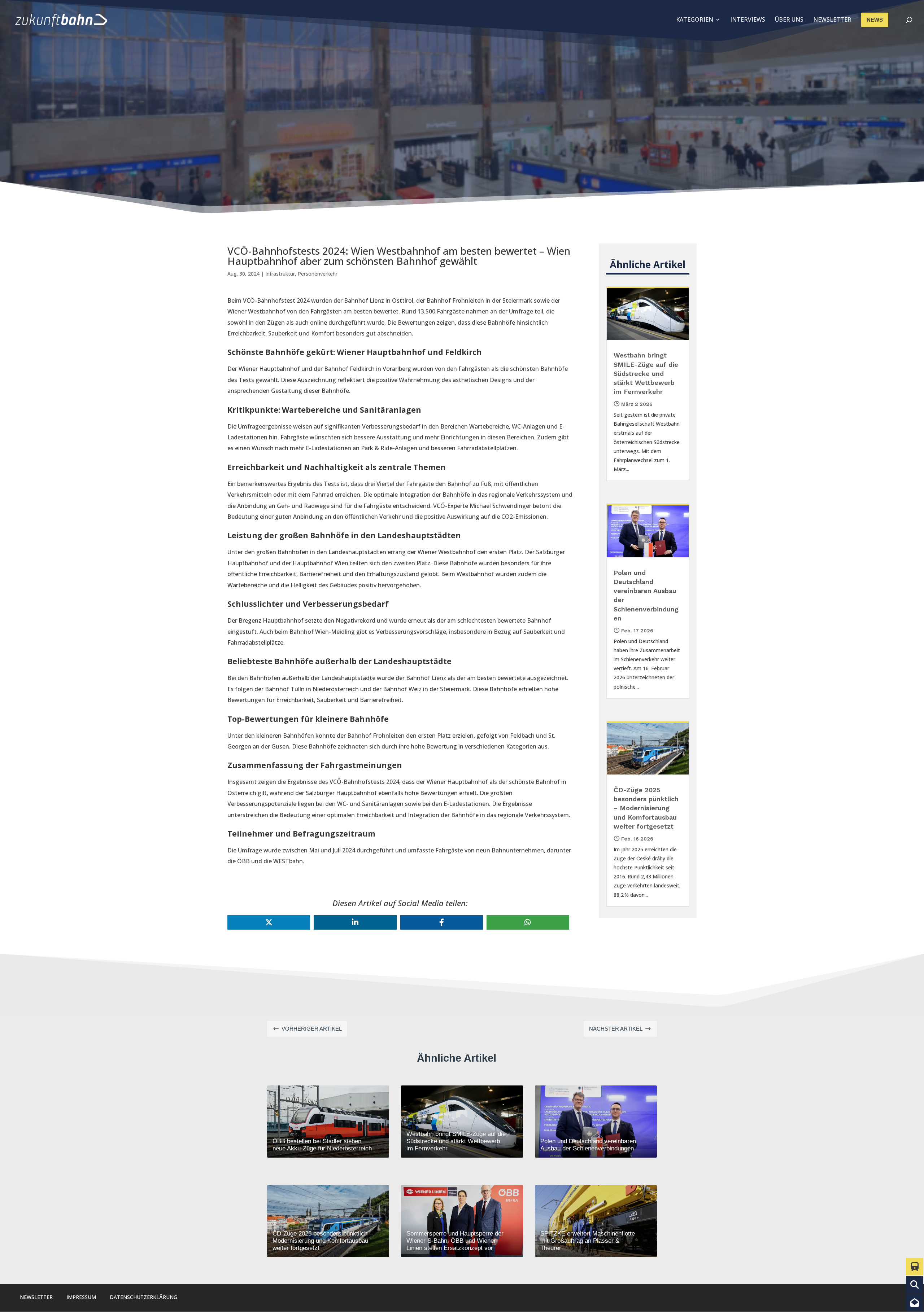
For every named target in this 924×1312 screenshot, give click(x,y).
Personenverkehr (317, 273)
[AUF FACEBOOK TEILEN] (441, 922)
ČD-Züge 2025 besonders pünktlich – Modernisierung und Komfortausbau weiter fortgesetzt (646, 808)
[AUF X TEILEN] (268, 922)
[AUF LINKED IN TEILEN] (355, 922)
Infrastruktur (280, 273)
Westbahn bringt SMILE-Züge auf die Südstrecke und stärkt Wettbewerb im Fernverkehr (646, 373)
